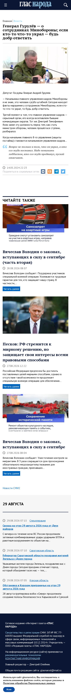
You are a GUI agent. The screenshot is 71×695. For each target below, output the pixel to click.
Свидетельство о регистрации (22, 632)
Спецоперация (38, 520)
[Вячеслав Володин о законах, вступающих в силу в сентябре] (35, 414)
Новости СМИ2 (11, 488)
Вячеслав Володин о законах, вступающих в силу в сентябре (34, 444)
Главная (7, 21)
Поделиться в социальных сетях (21, 171)
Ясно (8, 689)
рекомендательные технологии (23, 655)
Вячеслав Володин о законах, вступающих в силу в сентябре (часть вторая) (34, 257)
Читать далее (11, 288)
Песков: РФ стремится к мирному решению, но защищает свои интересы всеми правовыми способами (35, 352)
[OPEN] (6, 4)
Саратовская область (42, 550)
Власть (18, 21)
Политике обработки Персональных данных (29, 683)
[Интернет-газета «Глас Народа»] (35, 5)
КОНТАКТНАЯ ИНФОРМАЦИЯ (22, 658)
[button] (43, 171)
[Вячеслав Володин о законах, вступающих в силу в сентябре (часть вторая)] (35, 224)
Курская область (39, 580)
